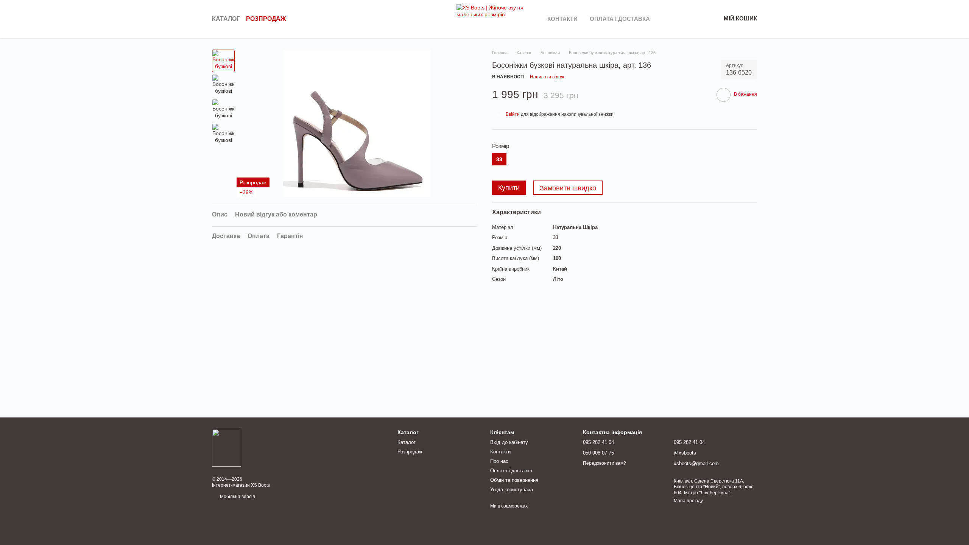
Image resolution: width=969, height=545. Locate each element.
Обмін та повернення (514, 480)
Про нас (499, 461)
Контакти (562, 19)
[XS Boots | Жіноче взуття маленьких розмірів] (226, 447)
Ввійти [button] (513, 114)
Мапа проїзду (688, 500)
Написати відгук (547, 76)
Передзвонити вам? (604, 463)
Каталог (226, 19)
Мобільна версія (237, 496)
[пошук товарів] (443, 19)
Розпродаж (266, 19)
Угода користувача (511, 489)
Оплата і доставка (620, 19)
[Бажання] (675, 19)
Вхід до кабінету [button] (509, 442)
